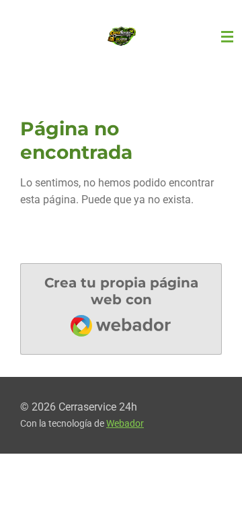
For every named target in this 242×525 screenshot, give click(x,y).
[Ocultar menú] (227, 37)
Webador (125, 423)
